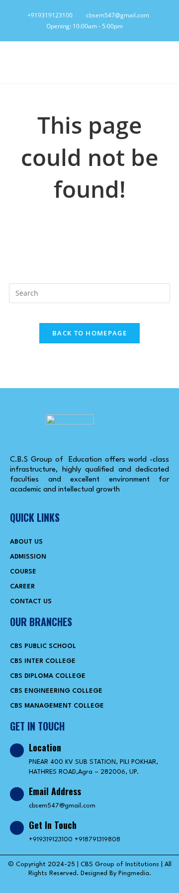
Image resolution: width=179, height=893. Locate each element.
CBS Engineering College (56, 691)
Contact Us (31, 601)
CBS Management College (57, 706)
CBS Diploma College (48, 676)
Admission (28, 557)
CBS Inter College (43, 661)
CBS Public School (43, 646)
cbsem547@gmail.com (115, 15)
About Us (26, 542)
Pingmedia (133, 873)
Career (22, 586)
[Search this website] (89, 292)
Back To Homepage (89, 332)
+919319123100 (48, 15)
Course (23, 571)
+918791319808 (97, 839)
